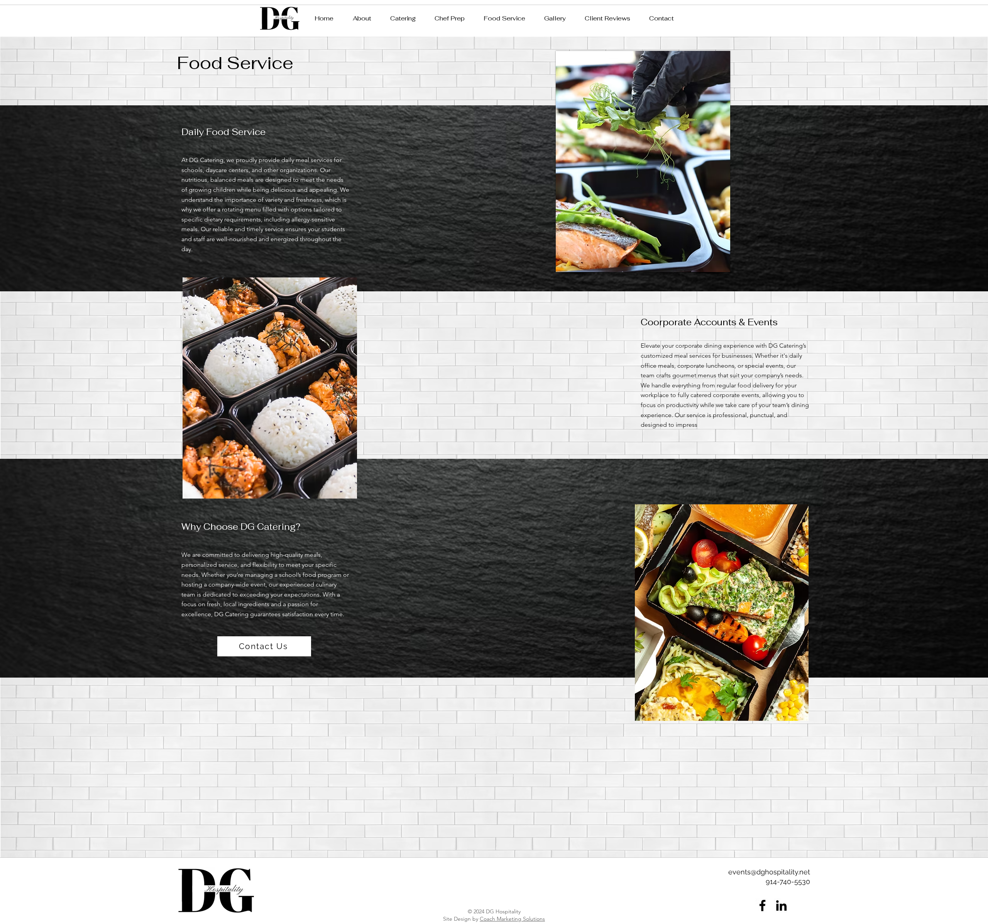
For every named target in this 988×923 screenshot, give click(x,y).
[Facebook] (762, 905)
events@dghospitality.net (769, 872)
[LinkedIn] (781, 905)
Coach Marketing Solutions (512, 918)
